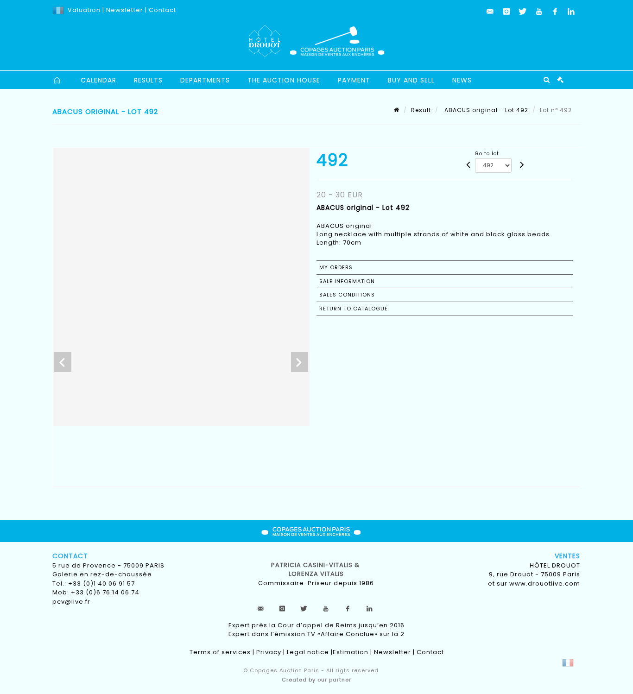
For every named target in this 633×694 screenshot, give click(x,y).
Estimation (350, 652)
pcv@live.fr (71, 601)
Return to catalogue (353, 308)
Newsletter (123, 10)
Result (421, 110)
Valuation (84, 10)
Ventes (567, 556)
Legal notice (308, 652)
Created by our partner (316, 679)
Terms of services (220, 652)
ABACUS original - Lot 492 (485, 110)
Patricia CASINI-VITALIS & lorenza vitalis (316, 570)
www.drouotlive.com (544, 583)
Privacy (268, 652)
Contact (162, 10)
